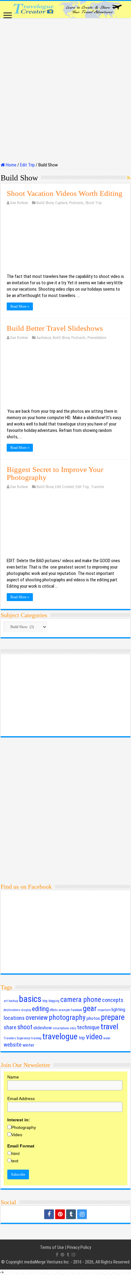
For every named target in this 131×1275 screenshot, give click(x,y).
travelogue (60, 1036)
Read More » (19, 306)
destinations (12, 1010)
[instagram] (82, 1214)
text (14, 1160)
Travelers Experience (17, 1038)
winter (28, 1045)
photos (93, 1018)
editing (40, 1009)
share (10, 1027)
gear (90, 1008)
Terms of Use (52, 1247)
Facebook (76, 1010)
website (13, 1044)
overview (37, 1017)
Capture (61, 202)
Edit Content (64, 486)
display (26, 1010)
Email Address (21, 1098)
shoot (24, 1027)
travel (109, 1026)
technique (88, 1027)
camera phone (80, 999)
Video (16, 1134)
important (104, 1010)
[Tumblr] (71, 1214)
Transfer (97, 486)
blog (45, 1001)
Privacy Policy (79, 1247)
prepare (113, 1017)
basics (30, 999)
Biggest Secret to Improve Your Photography (55, 473)
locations (14, 1018)
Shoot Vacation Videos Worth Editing (64, 193)
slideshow (42, 1028)
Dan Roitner (19, 202)
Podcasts (76, 202)
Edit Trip (27, 165)
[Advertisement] (65, 91)
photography (67, 1017)
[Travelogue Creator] (65, 9)
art (6, 1001)
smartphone (61, 1028)
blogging (53, 1001)
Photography (23, 1127)
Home (10, 165)
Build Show (45, 202)
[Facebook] (49, 1214)
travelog (36, 1038)
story (73, 1028)
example (64, 1010)
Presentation (96, 337)
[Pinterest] (60, 1214)
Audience (44, 337)
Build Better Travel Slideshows (55, 328)
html (15, 1153)
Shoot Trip (93, 202)
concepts (112, 1000)
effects (54, 1010)
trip (82, 1038)
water (107, 1038)
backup (13, 1001)
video (94, 1036)
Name (13, 1077)
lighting (118, 1009)
